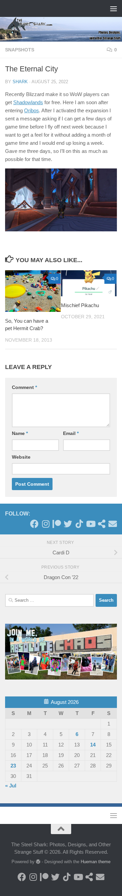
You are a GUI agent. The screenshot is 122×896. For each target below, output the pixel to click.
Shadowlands (28, 102)
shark (20, 81)
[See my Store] (101, 524)
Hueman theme (95, 861)
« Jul (10, 785)
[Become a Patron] (57, 524)
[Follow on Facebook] (34, 524)
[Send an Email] (112, 524)
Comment (24, 387)
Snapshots (19, 49)
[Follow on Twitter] (68, 524)
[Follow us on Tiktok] (79, 524)
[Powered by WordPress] (38, 861)
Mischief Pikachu (80, 305)
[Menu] (113, 8)
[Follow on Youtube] (90, 524)
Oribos (31, 110)
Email (71, 433)
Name (20, 433)
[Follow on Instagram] (45, 524)
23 (13, 765)
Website (21, 457)
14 (93, 745)
